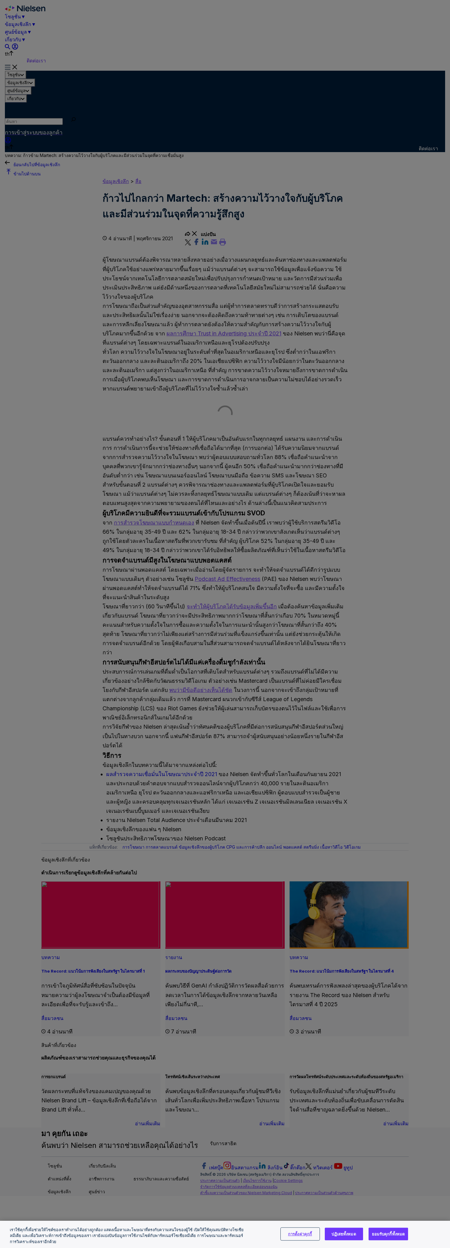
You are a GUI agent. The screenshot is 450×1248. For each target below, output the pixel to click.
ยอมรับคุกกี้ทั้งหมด (388, 1233)
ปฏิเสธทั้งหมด (344, 1233)
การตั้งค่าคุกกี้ (300, 1233)
